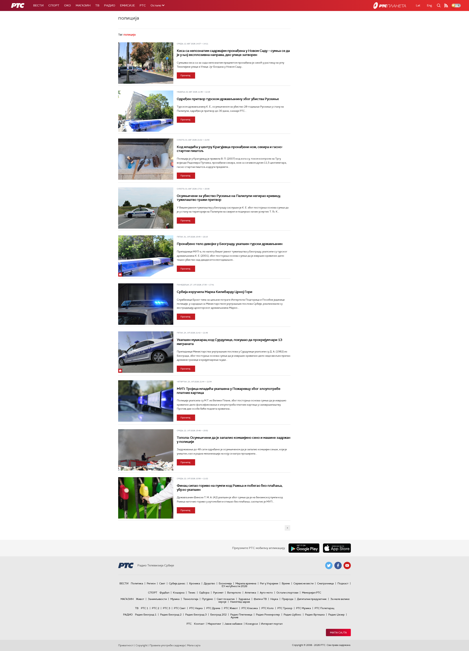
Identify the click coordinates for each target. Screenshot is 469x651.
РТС (143, 5)
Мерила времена (245, 583)
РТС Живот (231, 608)
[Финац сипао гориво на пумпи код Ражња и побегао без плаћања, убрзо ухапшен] (145, 498)
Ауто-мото (266, 592)
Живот (140, 599)
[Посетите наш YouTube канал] (347, 565)
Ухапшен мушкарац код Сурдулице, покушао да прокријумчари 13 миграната (229, 342)
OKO (67, 5)
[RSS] (446, 5)
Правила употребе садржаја (167, 645)
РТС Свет (180, 608)
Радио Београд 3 (196, 614)
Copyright (141, 645)
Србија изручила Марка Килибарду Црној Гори (214, 292)
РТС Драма (213, 608)
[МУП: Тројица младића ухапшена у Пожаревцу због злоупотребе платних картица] (145, 401)
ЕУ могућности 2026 (234, 586)
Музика (175, 599)
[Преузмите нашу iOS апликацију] (337, 548)
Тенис (191, 592)
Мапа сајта (338, 632)
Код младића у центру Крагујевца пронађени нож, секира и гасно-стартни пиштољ (230, 149)
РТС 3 (166, 608)
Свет (162, 583)
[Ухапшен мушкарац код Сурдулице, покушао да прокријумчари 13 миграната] (145, 352)
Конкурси (251, 623)
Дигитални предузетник (312, 599)
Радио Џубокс (292, 614)
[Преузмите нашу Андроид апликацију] (304, 548)
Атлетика (250, 592)
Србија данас (177, 583)
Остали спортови (287, 592)
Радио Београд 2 (171, 614)
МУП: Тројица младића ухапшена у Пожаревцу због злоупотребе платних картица (228, 390)
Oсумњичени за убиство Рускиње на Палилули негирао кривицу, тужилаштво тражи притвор (229, 198)
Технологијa (190, 599)
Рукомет (218, 592)
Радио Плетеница (241, 614)
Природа (287, 599)
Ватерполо (234, 592)
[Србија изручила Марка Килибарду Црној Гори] (145, 304)
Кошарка (178, 592)
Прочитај (185, 75)
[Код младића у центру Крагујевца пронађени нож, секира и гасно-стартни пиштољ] (145, 159)
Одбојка (204, 592)
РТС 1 (144, 608)
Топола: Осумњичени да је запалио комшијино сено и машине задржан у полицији (233, 439)
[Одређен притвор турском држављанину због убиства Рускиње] (145, 111)
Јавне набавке (233, 623)
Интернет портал (271, 623)
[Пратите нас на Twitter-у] (329, 565)
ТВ (97, 5)
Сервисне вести (303, 583)
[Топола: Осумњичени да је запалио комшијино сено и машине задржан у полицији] (145, 450)
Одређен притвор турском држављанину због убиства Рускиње (228, 99)
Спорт (53, 5)
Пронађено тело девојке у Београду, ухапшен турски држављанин (229, 244)
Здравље (244, 599)
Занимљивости (157, 599)
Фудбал (164, 592)
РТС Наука (196, 608)
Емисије (127, 5)
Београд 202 (218, 614)
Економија (225, 583)
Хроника (194, 583)
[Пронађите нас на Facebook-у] (338, 565)
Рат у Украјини (269, 583)
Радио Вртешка (315, 614)
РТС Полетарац (324, 608)
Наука (274, 599)
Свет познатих (226, 599)
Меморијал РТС (311, 592)
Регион (151, 583)
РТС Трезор (284, 608)
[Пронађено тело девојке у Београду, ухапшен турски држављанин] (145, 256)
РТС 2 (155, 608)
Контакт (199, 623)
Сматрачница (325, 583)
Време (286, 583)
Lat (418, 5)
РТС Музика (303, 608)
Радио (109, 5)
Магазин (83, 5)
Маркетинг (214, 623)
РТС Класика (249, 608)
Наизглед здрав (240, 601)
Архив (234, 617)
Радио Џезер (336, 614)
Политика (137, 583)
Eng (429, 5)
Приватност (125, 645)
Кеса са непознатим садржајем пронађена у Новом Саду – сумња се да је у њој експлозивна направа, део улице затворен (233, 53)
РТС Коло (267, 608)
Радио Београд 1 (145, 614)
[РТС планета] (389, 5)
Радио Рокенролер (268, 614)
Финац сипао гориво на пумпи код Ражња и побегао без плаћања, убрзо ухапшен (229, 487)
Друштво (209, 583)
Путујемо (207, 599)
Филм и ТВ (260, 599)
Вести (38, 5)
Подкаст (342, 583)
